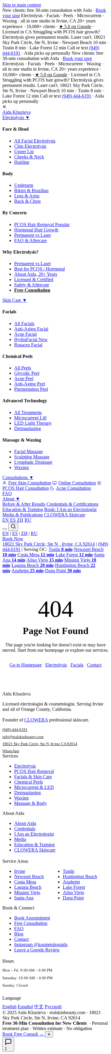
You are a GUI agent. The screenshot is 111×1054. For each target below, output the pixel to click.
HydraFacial (31, 339)
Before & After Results (23, 504)
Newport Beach (29, 876)
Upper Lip (24, 151)
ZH (20, 520)
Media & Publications (22, 514)
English (9, 1006)
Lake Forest (74, 554)
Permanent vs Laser (32, 235)
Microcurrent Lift (30, 417)
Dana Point (63, 570)
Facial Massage (28, 451)
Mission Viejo (27, 892)
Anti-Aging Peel (29, 383)
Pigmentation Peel (31, 389)
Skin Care (14, 300)
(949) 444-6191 (76, 95)
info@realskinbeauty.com (23, 736)
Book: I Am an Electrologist (70, 509)
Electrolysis (16, 117)
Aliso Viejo (45, 559)
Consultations (18, 477)
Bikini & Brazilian (31, 190)
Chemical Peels (28, 781)
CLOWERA (36, 719)
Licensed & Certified (33, 279)
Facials (76, 664)
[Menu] (4, 529)
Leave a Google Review (37, 949)
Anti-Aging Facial (31, 328)
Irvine (19, 871)
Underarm (23, 185)
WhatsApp (10, 751)
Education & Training (22, 509)
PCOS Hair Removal (42, 224)
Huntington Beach (80, 876)
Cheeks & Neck (29, 156)
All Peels (22, 367)
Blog (18, 933)
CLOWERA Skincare (64, 514)
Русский (53, 1006)
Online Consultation (77, 482)
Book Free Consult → (23, 1034)
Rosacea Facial (28, 344)
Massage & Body (30, 803)
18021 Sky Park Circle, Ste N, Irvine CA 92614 (39, 744)
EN (5, 520)
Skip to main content (21, 4)
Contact (94, 664)
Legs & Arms (26, 195)
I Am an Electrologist (34, 833)
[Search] (13, 527)
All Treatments (28, 412)
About (11, 498)
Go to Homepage (25, 664)
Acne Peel (23, 378)
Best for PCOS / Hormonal (39, 268)
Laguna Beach (33, 565)
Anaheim (28, 570)
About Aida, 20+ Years (35, 274)
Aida (16, 112)
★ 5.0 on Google (75, 26)
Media (20, 839)
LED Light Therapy (33, 423)
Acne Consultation (73, 488)
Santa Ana (23, 897)
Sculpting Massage (31, 456)
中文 (39, 1006)
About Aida (25, 823)
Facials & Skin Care (33, 776)
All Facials (24, 323)
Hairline (21, 162)
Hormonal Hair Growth (36, 229)
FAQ (7, 493)
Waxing (21, 467)
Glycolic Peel (26, 373)
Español (25, 1006)
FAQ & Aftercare (30, 240)
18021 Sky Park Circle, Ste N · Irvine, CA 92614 (48, 544)
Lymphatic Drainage (33, 462)
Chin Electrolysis (30, 146)
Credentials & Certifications (72, 504)
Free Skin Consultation (29, 482)
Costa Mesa (35, 554)
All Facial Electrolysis (34, 140)
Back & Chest (27, 201)
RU (28, 520)
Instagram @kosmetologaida (40, 944)
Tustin (61, 549)
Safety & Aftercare (31, 284)
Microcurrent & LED (34, 787)
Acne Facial (25, 334)
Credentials (24, 828)
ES (13, 520)
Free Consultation (32, 290)
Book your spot (77, 58)
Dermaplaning (27, 428)
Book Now (12, 538)
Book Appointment (32, 917)
